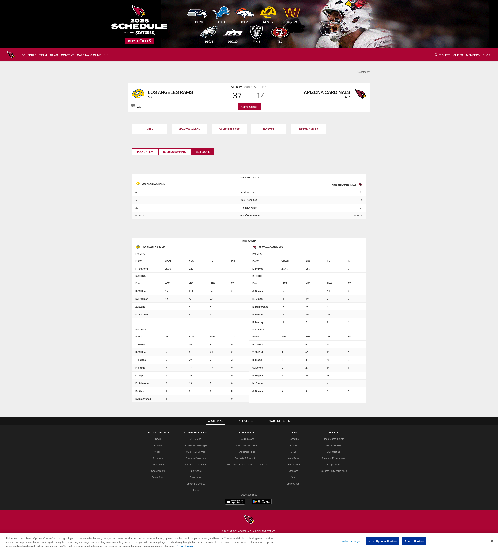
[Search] (436, 54)
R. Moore (257, 359)
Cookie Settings (350, 540)
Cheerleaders (158, 470)
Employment (293, 483)
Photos (158, 445)
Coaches (293, 470)
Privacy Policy (184, 545)
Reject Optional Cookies (382, 540)
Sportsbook (196, 470)
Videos (158, 451)
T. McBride (258, 352)
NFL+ (150, 129)
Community (158, 464)
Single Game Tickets (333, 439)
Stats (293, 451)
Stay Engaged (247, 432)
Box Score (203, 151)
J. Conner (257, 291)
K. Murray (257, 268)
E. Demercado (260, 306)
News (158, 439)
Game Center (249, 106)
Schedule (294, 439)
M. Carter (257, 298)
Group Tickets (333, 464)
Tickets (333, 432)
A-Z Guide (195, 439)
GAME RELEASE (229, 129)
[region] (249, 541)
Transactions (293, 464)
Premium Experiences (333, 458)
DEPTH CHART (308, 129)
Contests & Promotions (247, 458)
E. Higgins (257, 375)
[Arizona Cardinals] (249, 519)
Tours (196, 490)
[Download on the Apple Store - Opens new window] (235, 502)
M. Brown (257, 344)
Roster (293, 445)
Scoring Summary (174, 151)
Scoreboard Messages (195, 445)
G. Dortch (257, 367)
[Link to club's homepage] (11, 54)
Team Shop (158, 477)
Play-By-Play (145, 151)
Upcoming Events (196, 483)
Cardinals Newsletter (247, 445)
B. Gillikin (257, 314)
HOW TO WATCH (189, 129)
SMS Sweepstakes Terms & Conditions (247, 464)
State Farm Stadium (195, 432)
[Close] (491, 541)
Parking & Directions (195, 464)
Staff (293, 477)
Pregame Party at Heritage (333, 470)
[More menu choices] (106, 54)
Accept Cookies (414, 540)
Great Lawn (196, 477)
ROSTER (268, 129)
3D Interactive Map (195, 451)
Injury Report (293, 458)
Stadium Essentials (196, 458)
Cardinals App (247, 439)
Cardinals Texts (247, 451)
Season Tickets (333, 445)
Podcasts (158, 458)
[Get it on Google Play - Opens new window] (262, 503)
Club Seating (333, 451)
